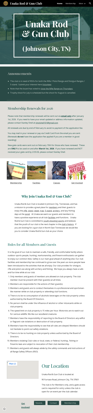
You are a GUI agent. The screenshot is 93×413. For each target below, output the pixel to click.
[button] (90, 3)
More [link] (81, 3)
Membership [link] (71, 3)
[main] (46, 36)
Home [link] (59, 3)
